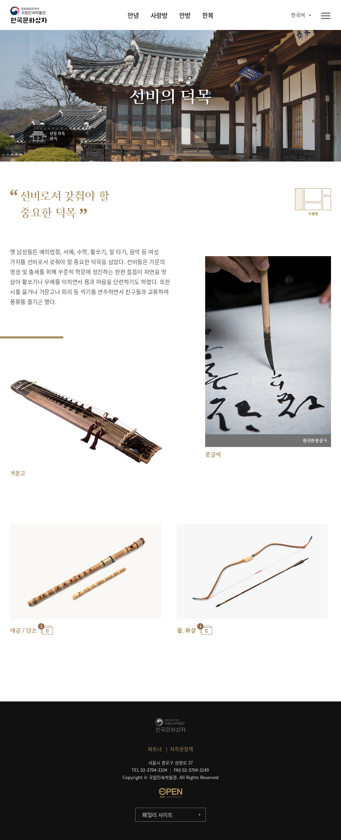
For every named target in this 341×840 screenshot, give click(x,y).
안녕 (133, 15)
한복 (207, 15)
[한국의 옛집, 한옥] (48, 136)
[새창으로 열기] (170, 793)
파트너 (155, 749)
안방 (184, 15)
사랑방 (159, 15)
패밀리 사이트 (157, 815)
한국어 (298, 15)
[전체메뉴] (325, 16)
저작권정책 (181, 749)
